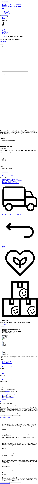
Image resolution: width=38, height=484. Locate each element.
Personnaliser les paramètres (16, 415)
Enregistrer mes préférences (5, 482)
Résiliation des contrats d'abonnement (8, 397)
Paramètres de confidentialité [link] (6, 396)
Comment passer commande (6, 361)
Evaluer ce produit (3, 148)
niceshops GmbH (7, 391)
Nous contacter (6, 12)
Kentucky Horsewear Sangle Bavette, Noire (9, 181)
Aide (3, 8)
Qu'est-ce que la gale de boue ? (7, 174)
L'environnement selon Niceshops (7, 379)
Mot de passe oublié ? (5, 371)
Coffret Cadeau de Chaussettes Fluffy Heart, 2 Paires (10, 183)
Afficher (2, 166)
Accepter (2, 415)
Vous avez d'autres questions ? (7, 366)
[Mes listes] (3, 23)
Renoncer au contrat (3, 401)
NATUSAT (4, 36)
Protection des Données (6, 393)
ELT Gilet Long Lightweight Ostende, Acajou (9, 182)
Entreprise (4, 399)
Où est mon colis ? (5, 372)
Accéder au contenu (5, 2)
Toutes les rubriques (7, 13)
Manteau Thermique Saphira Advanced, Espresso (10, 179)
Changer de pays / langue (12, 389)
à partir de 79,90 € (11, 4)
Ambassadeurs (4, 378)
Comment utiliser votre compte (7, 363)
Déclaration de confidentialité (5, 417)
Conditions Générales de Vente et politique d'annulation (11, 394)
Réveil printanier (5, 172)
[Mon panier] (20, 25)
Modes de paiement (7, 11)
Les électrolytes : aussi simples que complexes (9, 173)
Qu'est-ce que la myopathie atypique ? (8, 175)
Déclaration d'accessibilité (6, 395)
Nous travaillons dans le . (11, 6)
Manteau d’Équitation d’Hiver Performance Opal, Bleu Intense (12, 180)
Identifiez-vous (4, 18)
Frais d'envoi (6, 10)
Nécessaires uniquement (7, 415)
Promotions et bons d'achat (6, 365)
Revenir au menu (5, 1)
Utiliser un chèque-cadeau (6, 373)
